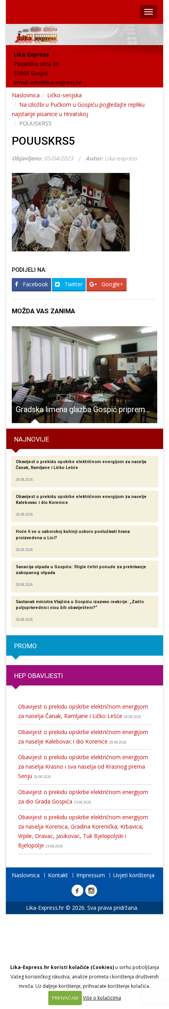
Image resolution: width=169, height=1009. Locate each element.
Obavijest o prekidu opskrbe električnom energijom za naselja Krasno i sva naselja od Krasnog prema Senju (83, 766)
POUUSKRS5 (43, 141)
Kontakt (58, 875)
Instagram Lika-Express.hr (91, 890)
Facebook (34, 284)
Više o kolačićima (102, 997)
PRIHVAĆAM (65, 997)
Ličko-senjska (64, 95)
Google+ (111, 284)
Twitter (73, 284)
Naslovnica (26, 95)
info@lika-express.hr (55, 82)
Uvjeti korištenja (133, 875)
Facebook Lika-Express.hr (77, 890)
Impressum (90, 875)
